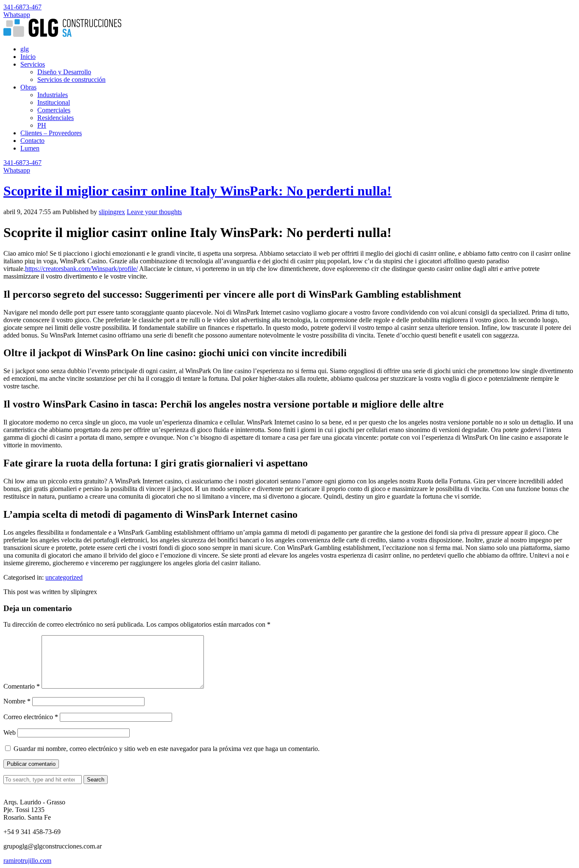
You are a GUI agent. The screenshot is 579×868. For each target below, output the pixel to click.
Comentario (21, 686)
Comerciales (53, 110)
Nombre (17, 701)
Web (9, 732)
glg (24, 49)
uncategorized (64, 577)
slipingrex (112, 211)
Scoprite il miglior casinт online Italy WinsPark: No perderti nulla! (197, 190)
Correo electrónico (30, 716)
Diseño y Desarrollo (64, 71)
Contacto (32, 140)
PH (41, 125)
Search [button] (95, 779)
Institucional (53, 102)
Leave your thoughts (154, 211)
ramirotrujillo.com (27, 860)
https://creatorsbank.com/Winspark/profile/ (81, 268)
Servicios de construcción (71, 79)
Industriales (52, 94)
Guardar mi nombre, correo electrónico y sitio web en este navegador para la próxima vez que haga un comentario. (167, 748)
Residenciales (55, 117)
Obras (28, 87)
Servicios (32, 64)
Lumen (29, 148)
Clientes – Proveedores (51, 133)
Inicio (28, 56)
